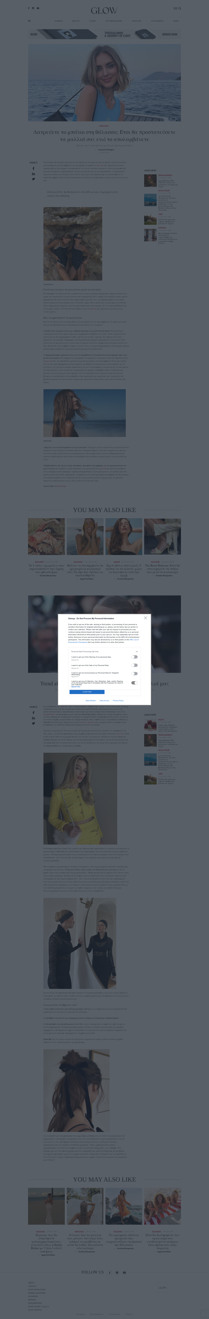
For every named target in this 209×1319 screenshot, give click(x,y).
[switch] (134, 657)
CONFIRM (87, 692)
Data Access (104, 701)
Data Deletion (91, 701)
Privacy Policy (118, 701)
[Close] (146, 618)
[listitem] (104, 651)
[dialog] (104, 659)
